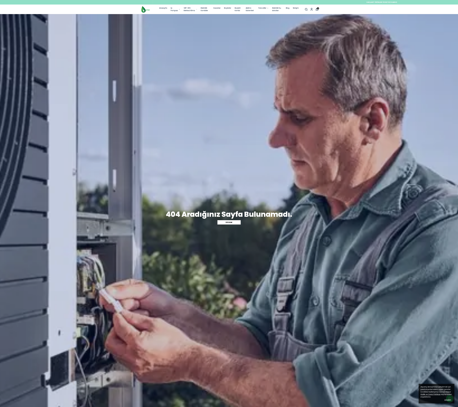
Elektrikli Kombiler (204, 9)
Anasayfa (163, 8)
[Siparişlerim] (311, 9)
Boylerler (227, 8)
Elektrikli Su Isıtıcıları (276, 9)
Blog (287, 8)
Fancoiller (262, 8)
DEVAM (229, 222)
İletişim (296, 8)
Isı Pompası (174, 9)
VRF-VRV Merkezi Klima (189, 9)
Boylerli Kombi (237, 9)
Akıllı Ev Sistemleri (250, 9)
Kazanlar (217, 8)
